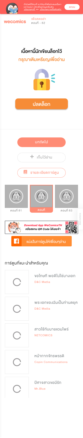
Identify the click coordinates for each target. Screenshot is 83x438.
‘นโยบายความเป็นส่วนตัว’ (51, 9)
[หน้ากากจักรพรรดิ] (17, 362)
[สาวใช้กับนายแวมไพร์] (17, 335)
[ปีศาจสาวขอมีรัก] (17, 389)
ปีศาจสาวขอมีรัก (47, 382)
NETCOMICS (43, 335)
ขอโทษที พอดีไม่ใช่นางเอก (55, 276)
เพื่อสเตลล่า (38, 18)
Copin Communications (51, 362)
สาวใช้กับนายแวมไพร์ (51, 329)
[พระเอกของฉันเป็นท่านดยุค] (17, 309)
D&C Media (42, 282)
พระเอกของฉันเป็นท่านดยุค (56, 302)
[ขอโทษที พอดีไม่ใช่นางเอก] (17, 282)
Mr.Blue (40, 388)
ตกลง (72, 7)
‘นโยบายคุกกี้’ (29, 9)
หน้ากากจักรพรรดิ (49, 356)
